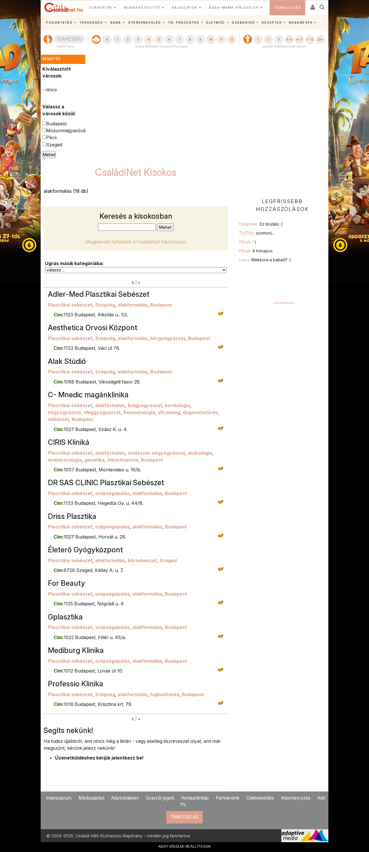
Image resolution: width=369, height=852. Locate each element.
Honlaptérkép (195, 798)
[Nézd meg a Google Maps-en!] (221, 313)
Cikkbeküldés (260, 798)
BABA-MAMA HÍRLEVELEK (234, 7)
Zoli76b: (257, 233)
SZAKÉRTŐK (100, 7)
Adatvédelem (125, 798)
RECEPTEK (272, 22)
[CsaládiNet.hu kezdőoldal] (64, 7)
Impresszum (58, 798)
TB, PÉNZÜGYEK (183, 22)
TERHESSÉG (91, 22)
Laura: (265, 259)
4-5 (289, 39)
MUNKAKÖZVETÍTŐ (142, 7)
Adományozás (295, 798)
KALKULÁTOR (184, 7)
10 (210, 39)
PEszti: (247, 241)
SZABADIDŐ (243, 22)
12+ (320, 39)
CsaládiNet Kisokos (135, 172)
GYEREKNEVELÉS (144, 22)
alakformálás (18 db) (66, 191)
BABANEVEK (301, 22)
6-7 (299, 39)
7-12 (310, 39)
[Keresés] (322, 5)
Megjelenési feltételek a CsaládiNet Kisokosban (136, 242)
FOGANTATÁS (59, 22)
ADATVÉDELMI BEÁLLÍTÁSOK (184, 846)
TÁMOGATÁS (287, 7)
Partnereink (227, 798)
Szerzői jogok (160, 798)
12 (231, 39)
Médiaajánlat (91, 798)
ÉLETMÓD (215, 22)
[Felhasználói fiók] (312, 5)
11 (221, 39)
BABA (115, 22)
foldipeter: (261, 224)
